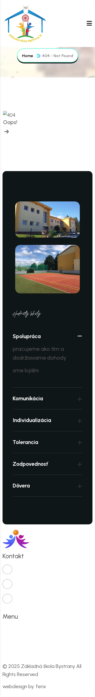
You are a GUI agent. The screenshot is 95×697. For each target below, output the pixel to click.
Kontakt (44, 650)
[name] (26, 23)
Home (27, 55)
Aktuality (69, 629)
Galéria (17, 650)
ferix (41, 686)
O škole (41, 629)
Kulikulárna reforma (28, 640)
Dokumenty (70, 640)
